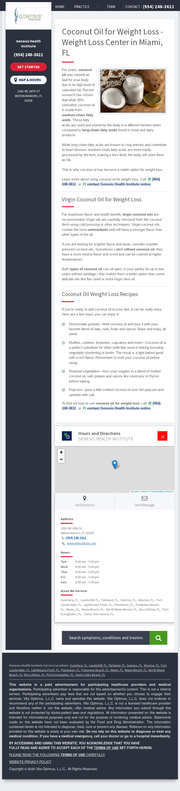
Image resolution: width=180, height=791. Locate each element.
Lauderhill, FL (98, 665)
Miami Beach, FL (136, 670)
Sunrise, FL (134, 665)
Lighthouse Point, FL (45, 670)
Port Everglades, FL (60, 675)
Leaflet (136, 491)
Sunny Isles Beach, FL (90, 675)
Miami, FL (116, 670)
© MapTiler (144, 491)
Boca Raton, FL (34, 675)
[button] (115, 464)
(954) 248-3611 (158, 6)
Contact (132, 6)
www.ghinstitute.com (81, 543)
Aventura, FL (78, 665)
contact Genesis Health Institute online (118, 184)
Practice (81, 6)
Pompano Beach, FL (95, 670)
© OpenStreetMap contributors (161, 491)
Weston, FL (151, 665)
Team (111, 6)
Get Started (28, 67)
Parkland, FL (117, 665)
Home (59, 6)
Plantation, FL (70, 670)
